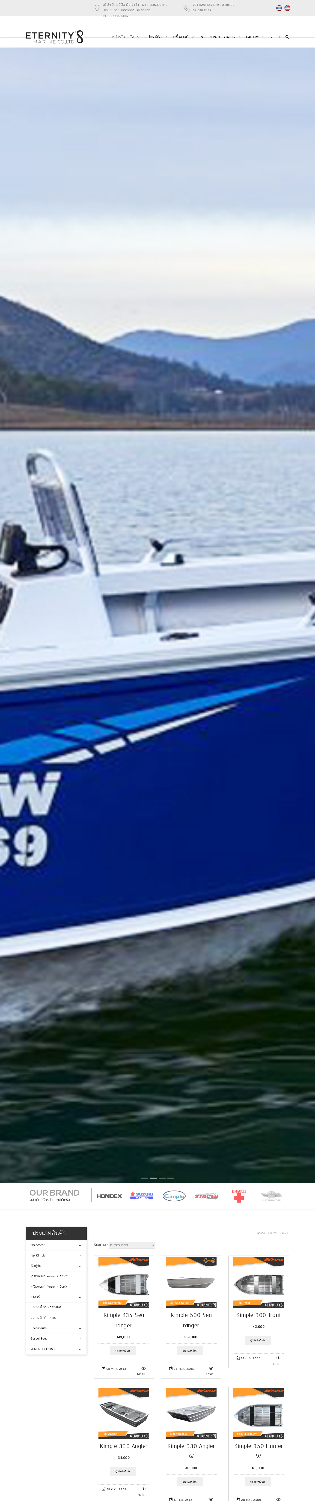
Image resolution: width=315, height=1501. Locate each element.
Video (275, 37)
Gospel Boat (38, 1338)
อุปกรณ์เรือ (154, 37)
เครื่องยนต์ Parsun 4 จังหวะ (49, 1286)
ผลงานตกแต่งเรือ (42, 1349)
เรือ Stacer (37, 1245)
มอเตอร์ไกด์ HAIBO (43, 1318)
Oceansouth (38, 1328)
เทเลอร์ (35, 1297)
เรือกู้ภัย (35, 1266)
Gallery (253, 37)
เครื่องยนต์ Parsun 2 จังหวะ (49, 1276)
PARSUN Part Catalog (218, 37)
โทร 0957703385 (115, 16)
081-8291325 (202, 5)
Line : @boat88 (224, 5)
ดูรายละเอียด (123, 1351)
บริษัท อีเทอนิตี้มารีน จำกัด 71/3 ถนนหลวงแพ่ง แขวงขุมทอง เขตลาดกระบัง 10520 (135, 7)
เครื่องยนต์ (181, 37)
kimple (285, 1233)
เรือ (132, 37)
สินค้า (273, 1233)
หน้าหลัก (118, 37)
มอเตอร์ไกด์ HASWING (45, 1307)
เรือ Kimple (37, 1255)
